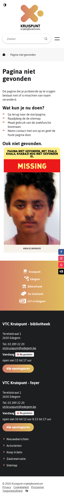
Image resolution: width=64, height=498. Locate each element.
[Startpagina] (3, 55)
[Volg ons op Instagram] (61, 258)
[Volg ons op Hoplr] (61, 265)
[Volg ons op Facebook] (61, 252)
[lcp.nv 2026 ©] (27, 491)
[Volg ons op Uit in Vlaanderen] (61, 271)
